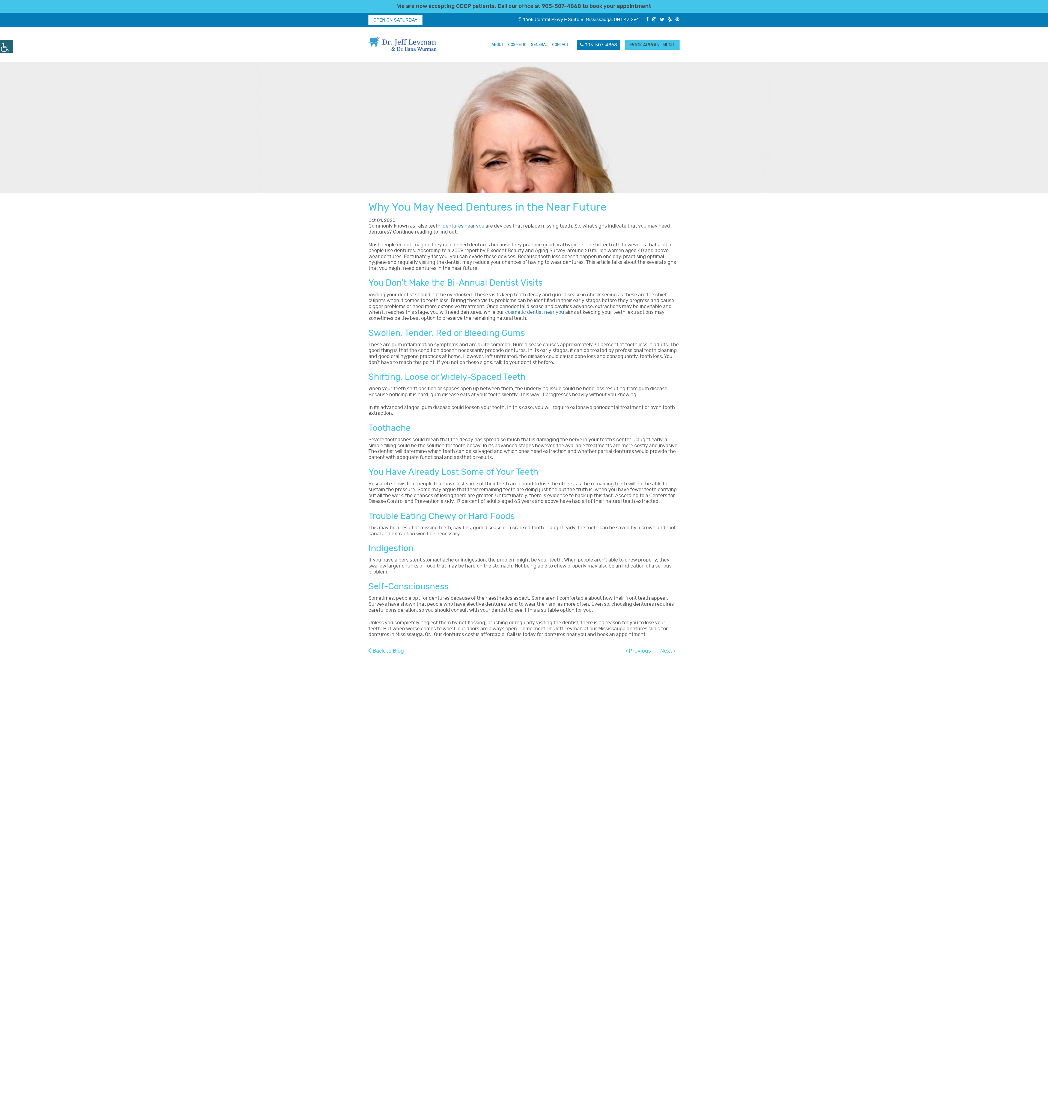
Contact (560, 45)
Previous (639, 651)
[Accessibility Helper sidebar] (6, 46)
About (498, 45)
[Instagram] (654, 19)
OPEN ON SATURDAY (395, 20)
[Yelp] (670, 19)
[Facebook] (647, 19)
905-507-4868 (561, 6)
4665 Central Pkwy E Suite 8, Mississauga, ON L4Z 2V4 (580, 19)
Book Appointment (652, 45)
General (539, 45)
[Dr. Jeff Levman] (403, 44)
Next (667, 651)
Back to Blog (387, 651)
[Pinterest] (677, 19)
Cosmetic (517, 45)
